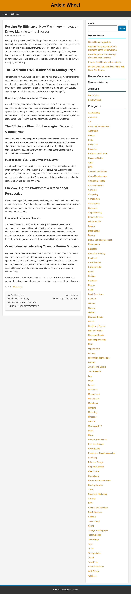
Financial (92, 281)
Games (91, 303)
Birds (90, 140)
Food (90, 290)
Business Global (95, 158)
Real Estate (93, 471)
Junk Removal (94, 371)
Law (90, 376)
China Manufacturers (97, 176)
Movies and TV (95, 426)
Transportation (94, 553)
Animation (92, 117)
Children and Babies (97, 172)
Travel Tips (93, 562)
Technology (93, 539)
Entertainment (94, 262)
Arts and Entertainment (98, 126)
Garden (91, 312)
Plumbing (92, 458)
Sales (90, 489)
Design (91, 226)
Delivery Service (95, 217)
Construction (94, 199)
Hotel (90, 344)
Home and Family (96, 335)
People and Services (97, 440)
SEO (90, 503)
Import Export (94, 349)
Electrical (92, 258)
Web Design (93, 571)
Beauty (91, 135)
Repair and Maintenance (99, 480)
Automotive (93, 131)
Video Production (96, 567)
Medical (91, 421)
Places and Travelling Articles (101, 453)
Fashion (92, 276)
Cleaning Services (96, 181)
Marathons (93, 403)
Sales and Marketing (97, 494)
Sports (91, 526)
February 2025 (94, 100)
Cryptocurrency (95, 212)
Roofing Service (95, 485)
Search (91, 24)
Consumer (93, 208)
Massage (92, 417)
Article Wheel (65, 5)
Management (94, 394)
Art (89, 122)
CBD (90, 167)
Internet (91, 362)
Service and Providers (98, 508)
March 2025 (93, 95)
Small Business (95, 512)
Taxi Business (94, 535)
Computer (92, 190)
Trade (90, 548)
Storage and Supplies (98, 530)
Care (90, 163)
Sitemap (15, 14)
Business (92, 149)
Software (92, 517)
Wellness (92, 576)
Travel (91, 558)
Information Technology (98, 358)
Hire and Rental (95, 331)
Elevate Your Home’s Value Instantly (104, 62)
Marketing (92, 412)
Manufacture (93, 399)
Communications (95, 185)
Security (92, 499)
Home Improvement (97, 340)
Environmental (94, 267)
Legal (90, 380)
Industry (91, 353)
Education (92, 249)
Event (90, 272)
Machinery (17, 287)
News (90, 435)
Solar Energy (94, 521)
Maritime (92, 408)
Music (91, 430)
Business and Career (97, 153)
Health (91, 321)
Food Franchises (95, 294)
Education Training (96, 253)
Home (4, 14)
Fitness (91, 285)
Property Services (96, 467)
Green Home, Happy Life (99, 42)
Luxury (91, 385)
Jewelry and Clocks (97, 367)
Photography (94, 449)
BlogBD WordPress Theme (65, 590)
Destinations (94, 231)
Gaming (91, 308)
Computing (93, 194)
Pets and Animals (96, 444)
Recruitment (93, 476)
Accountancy (94, 113)
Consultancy (94, 203)
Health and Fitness (96, 326)
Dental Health (94, 222)
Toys (90, 544)
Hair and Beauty (95, 317)
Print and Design (95, 462)
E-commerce (94, 244)
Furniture (92, 299)
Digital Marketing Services (100, 240)
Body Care (93, 144)
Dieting (91, 235)
